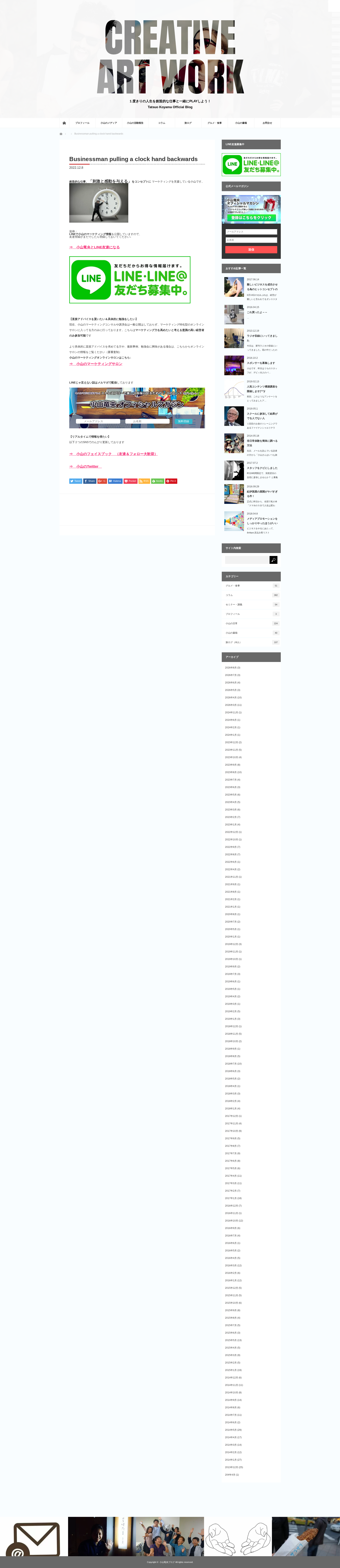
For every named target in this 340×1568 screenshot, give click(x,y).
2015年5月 (231, 1340)
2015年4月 (231, 1347)
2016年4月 (231, 1258)
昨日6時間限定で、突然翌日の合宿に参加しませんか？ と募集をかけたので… (262, 477)
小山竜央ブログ (167, 1562)
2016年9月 (231, 1228)
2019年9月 (231, 966)
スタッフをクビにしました (262, 467)
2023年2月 (231, 817)
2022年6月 (231, 862)
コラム (161, 123)
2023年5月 (231, 794)
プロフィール (82, 123)
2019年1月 (231, 1019)
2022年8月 (231, 854)
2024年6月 (231, 720)
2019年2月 (231, 1011)
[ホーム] (64, 123)
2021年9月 (231, 884)
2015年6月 (231, 1332)
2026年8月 (231, 667)
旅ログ (188, 123)
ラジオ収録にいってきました (262, 338)
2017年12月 (231, 1116)
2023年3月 (231, 809)
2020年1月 (231, 936)
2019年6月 (231, 981)
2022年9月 (231, 847)
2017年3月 (231, 1183)
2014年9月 (231, 1400)
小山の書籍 (241, 123)
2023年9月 (231, 764)
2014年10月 (231, 1392)
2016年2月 (231, 1273)
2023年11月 (231, 750)
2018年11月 (231, 1033)
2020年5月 (231, 929)
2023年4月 (231, 802)
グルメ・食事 (215, 123)
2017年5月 (231, 1168)
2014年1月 (231, 1459)
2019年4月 (231, 996)
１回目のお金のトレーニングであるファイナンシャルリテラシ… (262, 427)
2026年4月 (231, 697)
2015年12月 (231, 1288)
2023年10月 (231, 757)
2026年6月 (231, 682)
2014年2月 (231, 1452)
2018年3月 (231, 1093)
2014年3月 (231, 1445)
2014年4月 (231, 1437)
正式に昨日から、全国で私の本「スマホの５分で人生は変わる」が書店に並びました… (262, 505)
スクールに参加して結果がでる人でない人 (262, 416)
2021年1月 (231, 906)
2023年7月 (231, 779)
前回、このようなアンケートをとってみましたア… (262, 398)
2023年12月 (231, 742)
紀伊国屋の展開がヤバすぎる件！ (262, 494)
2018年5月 (231, 1078)
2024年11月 (231, 712)
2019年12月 (231, 944)
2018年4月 (231, 1086)
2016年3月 (231, 1265)
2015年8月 (231, 1317)
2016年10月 (231, 1220)
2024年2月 (231, 727)
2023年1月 (231, 824)
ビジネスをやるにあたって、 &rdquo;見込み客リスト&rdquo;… (261, 532)
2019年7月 (231, 974)
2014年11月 (231, 1385)
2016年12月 (231, 1205)
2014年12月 (231, 1377)
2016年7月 (231, 1235)
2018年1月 (231, 1108)
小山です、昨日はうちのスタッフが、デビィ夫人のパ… (262, 370)
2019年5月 (231, 989)
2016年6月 (231, 1243)
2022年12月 (231, 832)
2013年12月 (231, 1467)
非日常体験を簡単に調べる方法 (262, 443)
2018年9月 (231, 1048)
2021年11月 (231, 877)
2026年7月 (231, 675)
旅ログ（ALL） (252, 642)
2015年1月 (231, 1370)
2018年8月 (231, 1056)
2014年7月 (231, 1415)
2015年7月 (231, 1325)
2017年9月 (231, 1138)
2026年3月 (231, 705)
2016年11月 (231, 1213)
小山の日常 (252, 623)
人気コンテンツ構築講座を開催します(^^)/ (262, 389)
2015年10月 (231, 1303)
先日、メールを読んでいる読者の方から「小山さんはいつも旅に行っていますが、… (262, 455)
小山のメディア (109, 123)
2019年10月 (231, 959)
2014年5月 (231, 1430)
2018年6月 (231, 1071)
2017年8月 (231, 1146)
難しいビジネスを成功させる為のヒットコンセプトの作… (262, 287)
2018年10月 (231, 1041)
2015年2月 (231, 1362)
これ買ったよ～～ (257, 312)
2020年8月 (231, 914)
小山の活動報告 (135, 123)
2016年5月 (231, 1250)
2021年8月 (231, 891)
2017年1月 (231, 1198)
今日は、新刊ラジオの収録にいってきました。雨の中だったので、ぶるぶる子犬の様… (262, 350)
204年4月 (230, 1474)
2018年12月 (231, 1026)
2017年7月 (231, 1153)
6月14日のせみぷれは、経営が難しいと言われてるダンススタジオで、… (262, 299)
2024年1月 (231, 735)
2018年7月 (231, 1063)
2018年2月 (231, 1101)
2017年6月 (231, 1161)
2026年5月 (231, 690)
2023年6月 (231, 787)
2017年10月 (231, 1131)
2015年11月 (231, 1295)
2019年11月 (231, 951)
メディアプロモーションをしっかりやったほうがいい (262, 521)
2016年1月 (231, 1280)
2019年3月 (231, 1004)
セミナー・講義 (251, 604)
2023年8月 (231, 772)
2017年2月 (231, 1190)
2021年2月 (231, 899)
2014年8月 (231, 1407)
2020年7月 (231, 921)
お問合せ (267, 123)
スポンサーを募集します (261, 362)
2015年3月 (231, 1355)
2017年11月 (231, 1123)
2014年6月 (231, 1422)
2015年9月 (231, 1310)
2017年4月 (231, 1175)
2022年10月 (231, 839)
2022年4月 (231, 869)
